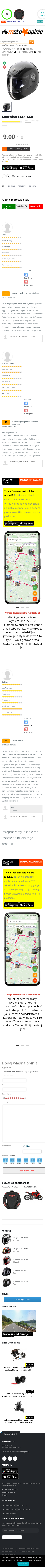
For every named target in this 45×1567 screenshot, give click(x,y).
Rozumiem (23, 1563)
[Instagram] (15, 1458)
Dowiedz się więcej (35, 1560)
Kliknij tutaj (24, 1452)
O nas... (4, 1495)
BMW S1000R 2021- (31, 1187)
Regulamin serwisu (8, 1492)
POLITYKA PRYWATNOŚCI (10, 1490)
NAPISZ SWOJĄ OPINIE (18, 148)
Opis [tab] (3, 186)
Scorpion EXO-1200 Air (21, 1281)
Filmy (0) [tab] (11, 186)
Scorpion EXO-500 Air (20, 1259)
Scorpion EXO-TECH (20, 1270)
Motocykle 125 (22, 1505)
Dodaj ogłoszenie (22, 1299)
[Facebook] (4, 176)
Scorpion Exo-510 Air (20, 1249)
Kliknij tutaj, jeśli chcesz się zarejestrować (22, 1072)
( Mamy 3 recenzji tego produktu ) (31, 121)
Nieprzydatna (29, 285)
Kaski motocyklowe (25, 52)
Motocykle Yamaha (9, 1509)
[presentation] (5, 80)
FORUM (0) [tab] (22, 186)
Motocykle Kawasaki (9, 1513)
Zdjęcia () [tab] (32, 186)
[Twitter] (8, 176)
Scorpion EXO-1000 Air (21, 1238)
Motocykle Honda (9, 1505)
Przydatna (28, 278)
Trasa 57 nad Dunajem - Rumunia (17, 1335)
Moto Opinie (17, 49)
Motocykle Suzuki (24, 1509)
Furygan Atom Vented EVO (15, 22)
